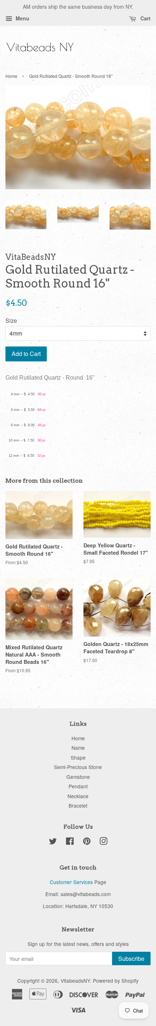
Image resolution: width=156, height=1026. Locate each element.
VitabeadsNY (75, 980)
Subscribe (131, 958)
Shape (78, 757)
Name (78, 747)
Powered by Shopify (116, 980)
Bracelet (78, 805)
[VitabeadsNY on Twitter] (53, 842)
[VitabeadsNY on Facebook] (70, 842)
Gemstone (78, 776)
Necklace (78, 796)
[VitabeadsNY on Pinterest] (87, 842)
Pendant (78, 786)
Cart (145, 18)
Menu (21, 18)
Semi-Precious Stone (78, 767)
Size (11, 320)
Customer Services (71, 882)
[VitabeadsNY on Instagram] (103, 842)
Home (11, 76)
